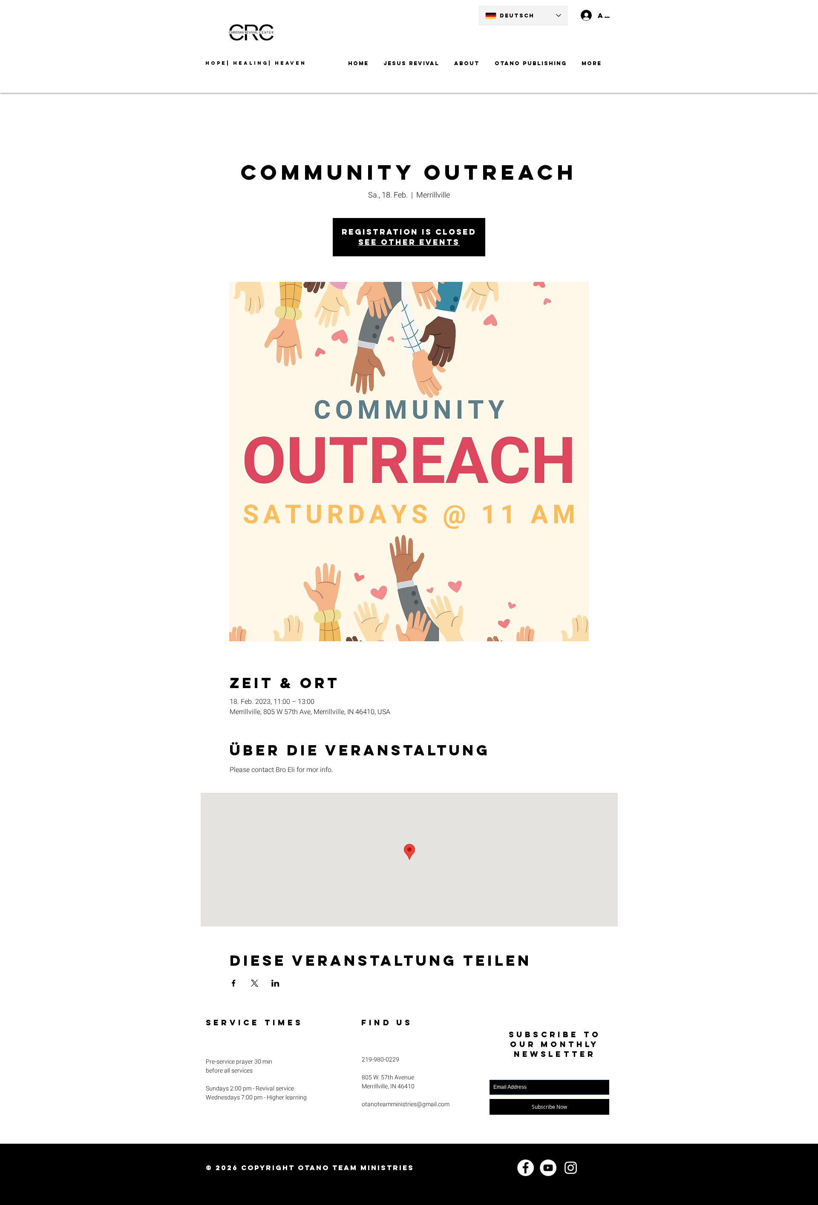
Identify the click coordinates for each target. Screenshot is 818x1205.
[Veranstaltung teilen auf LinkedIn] (275, 983)
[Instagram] (570, 1167)
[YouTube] (548, 1167)
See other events (409, 242)
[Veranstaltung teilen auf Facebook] (234, 983)
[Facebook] (525, 1167)
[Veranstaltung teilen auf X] (255, 983)
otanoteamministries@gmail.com (405, 1104)
